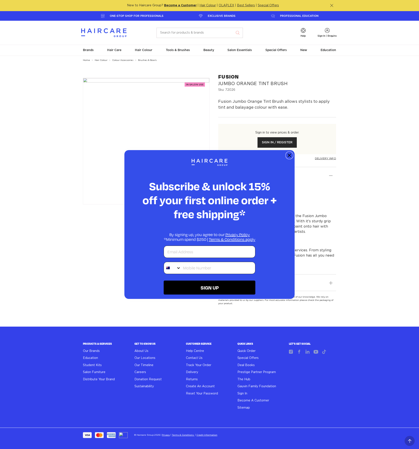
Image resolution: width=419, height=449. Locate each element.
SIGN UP (210, 287)
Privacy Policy (237, 234)
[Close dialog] (289, 155)
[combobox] (172, 268)
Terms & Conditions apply (232, 239)
